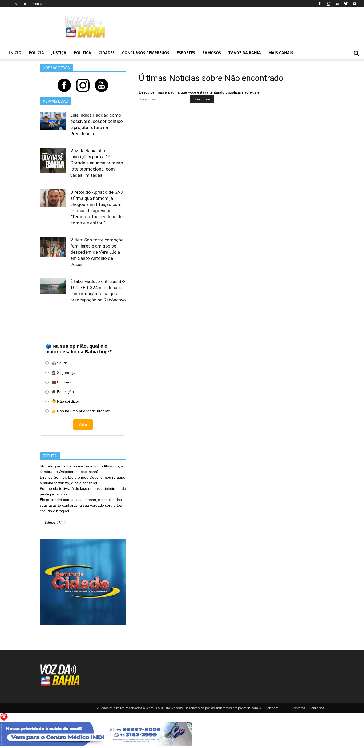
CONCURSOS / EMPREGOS (145, 52)
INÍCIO (15, 52)
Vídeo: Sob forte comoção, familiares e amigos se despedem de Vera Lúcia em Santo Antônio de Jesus (97, 252)
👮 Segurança (63, 372)
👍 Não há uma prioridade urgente (80, 411)
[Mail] (337, 3)
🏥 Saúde (59, 363)
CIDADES (107, 52)
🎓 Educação (62, 392)
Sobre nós (22, 4)
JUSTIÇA (58, 52)
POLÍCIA (36, 52)
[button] (356, 59)
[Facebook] (319, 3)
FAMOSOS (212, 52)
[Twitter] (346, 3)
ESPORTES (186, 52)
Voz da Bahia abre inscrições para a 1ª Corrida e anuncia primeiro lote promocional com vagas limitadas (96, 163)
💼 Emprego (61, 382)
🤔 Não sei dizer (65, 401)
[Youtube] (355, 3)
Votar (83, 424)
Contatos (298, 708)
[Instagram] (328, 3)
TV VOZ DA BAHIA (244, 52)
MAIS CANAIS (280, 52)
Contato (39, 4)
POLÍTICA (82, 52)
